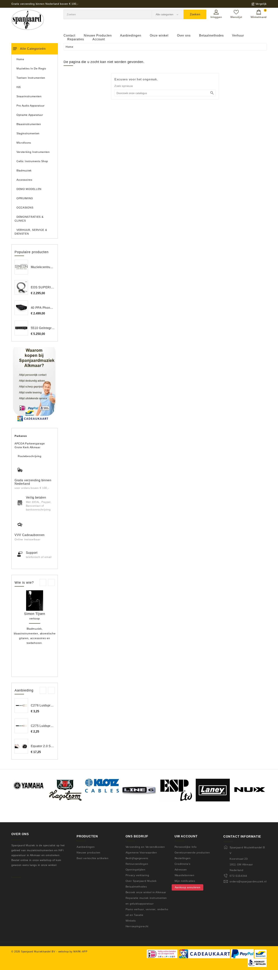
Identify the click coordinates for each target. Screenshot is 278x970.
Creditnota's (182, 863)
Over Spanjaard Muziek (141, 880)
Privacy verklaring (137, 875)
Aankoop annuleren (187, 887)
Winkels (131, 920)
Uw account (186, 836)
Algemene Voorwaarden (141, 852)
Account (98, 39)
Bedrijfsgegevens (137, 858)
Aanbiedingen (130, 35)
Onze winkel (159, 35)
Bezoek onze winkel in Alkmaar (146, 892)
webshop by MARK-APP (73, 951)
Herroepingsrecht (137, 926)
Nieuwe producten (88, 852)
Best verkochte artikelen (93, 858)
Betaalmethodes (211, 35)
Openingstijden (135, 869)
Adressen (181, 869)
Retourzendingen (137, 863)
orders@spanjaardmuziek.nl (248, 881)
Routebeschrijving (29, 456)
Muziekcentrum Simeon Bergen (54, 267)
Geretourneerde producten (192, 852)
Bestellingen (183, 858)
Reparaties (75, 39)
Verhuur (238, 35)
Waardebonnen (184, 875)
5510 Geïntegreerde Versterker (53, 328)
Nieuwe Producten (98, 35)
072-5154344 (238, 875)
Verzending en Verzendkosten (145, 846)
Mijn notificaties (185, 880)
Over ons (184, 35)
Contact (69, 35)
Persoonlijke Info (186, 846)
